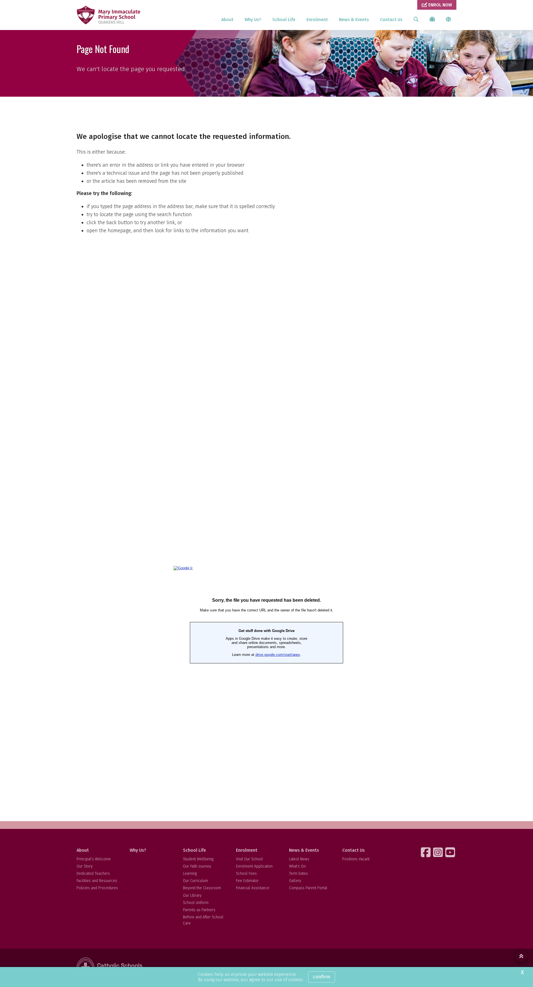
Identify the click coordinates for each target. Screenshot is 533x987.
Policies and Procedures (97, 888)
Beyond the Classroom (202, 888)
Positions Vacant (355, 859)
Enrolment (317, 19)
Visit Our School (249, 859)
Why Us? (253, 19)
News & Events (354, 19)
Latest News (299, 859)
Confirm (321, 977)
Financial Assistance (252, 888)
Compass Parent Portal (308, 888)
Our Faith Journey (197, 866)
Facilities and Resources (97, 880)
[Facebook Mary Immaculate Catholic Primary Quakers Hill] (426, 852)
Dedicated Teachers (93, 873)
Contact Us (391, 19)
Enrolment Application (254, 866)
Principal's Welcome (94, 859)
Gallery (295, 880)
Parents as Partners (199, 910)
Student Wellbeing (198, 859)
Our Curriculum (195, 880)
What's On (297, 866)
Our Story (84, 866)
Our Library (192, 895)
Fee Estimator (247, 880)
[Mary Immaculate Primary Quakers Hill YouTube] (450, 852)
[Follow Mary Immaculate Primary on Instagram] (438, 852)
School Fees (246, 873)
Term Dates (298, 873)
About (227, 19)
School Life (283, 19)
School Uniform (195, 902)
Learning (190, 873)
